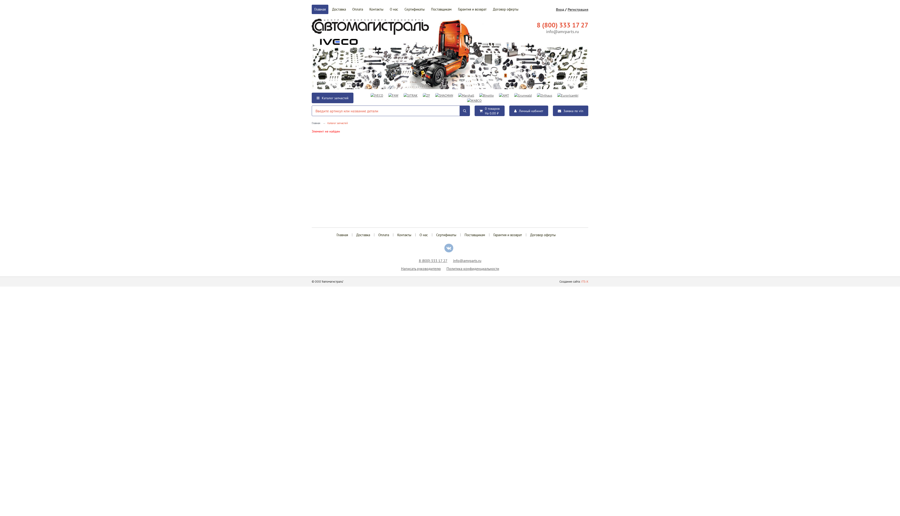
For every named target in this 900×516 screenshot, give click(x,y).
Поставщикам (441, 9)
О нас (394, 9)
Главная (320, 9)
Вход (560, 9)
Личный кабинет (531, 111)
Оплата (357, 9)
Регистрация (578, 9)
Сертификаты (415, 9)
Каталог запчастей (335, 98)
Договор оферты (505, 9)
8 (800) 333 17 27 (433, 260)
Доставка (339, 9)
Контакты (376, 9)
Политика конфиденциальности (472, 268)
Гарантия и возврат (472, 9)
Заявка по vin (573, 111)
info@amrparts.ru (562, 31)
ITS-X (584, 282)
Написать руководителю (421, 268)
